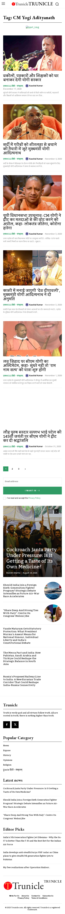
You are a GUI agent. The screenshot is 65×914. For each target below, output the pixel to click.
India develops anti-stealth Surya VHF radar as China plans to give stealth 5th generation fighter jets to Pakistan (30, 856)
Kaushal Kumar (36, 86)
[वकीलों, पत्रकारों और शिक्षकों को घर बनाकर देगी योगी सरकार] (32, 53)
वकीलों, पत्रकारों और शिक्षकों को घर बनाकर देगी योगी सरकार (31, 78)
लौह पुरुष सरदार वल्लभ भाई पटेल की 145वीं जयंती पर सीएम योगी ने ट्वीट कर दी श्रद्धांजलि (32, 436)
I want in (30, 490)
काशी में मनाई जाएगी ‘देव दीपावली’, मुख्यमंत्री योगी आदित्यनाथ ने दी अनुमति (31, 295)
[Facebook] (6, 724)
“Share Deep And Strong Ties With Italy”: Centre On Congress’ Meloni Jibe (20, 613)
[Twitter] (15, 724)
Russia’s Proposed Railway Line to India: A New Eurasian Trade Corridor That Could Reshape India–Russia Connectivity (22, 681)
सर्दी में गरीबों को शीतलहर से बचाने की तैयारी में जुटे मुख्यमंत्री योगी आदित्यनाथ (30, 149)
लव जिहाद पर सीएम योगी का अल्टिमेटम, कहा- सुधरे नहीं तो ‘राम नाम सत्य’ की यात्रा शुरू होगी (29, 366)
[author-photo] (27, 85)
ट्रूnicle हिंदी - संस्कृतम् (13, 86)
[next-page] (25, 468)
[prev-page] (50, 511)
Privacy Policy (34, 498)
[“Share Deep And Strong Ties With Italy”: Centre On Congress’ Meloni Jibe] (53, 613)
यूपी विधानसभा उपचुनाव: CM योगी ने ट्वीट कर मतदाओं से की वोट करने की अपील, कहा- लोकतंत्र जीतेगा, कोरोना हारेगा (32, 222)
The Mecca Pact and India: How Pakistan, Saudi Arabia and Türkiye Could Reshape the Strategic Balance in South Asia (22, 658)
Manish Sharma (13, 573)
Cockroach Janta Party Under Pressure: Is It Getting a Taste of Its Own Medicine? (31, 558)
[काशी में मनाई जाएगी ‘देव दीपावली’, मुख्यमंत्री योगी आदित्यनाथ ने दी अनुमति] (32, 268)
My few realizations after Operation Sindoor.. (26, 867)
